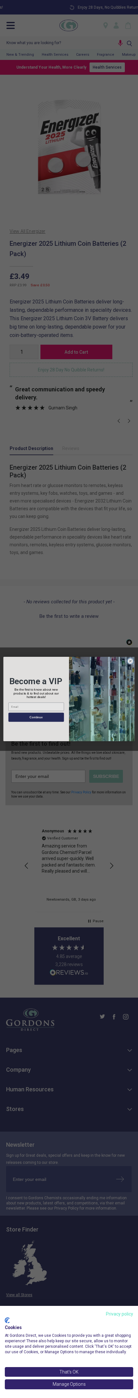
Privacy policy (119, 1314)
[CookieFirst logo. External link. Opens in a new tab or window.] (7, 1320)
